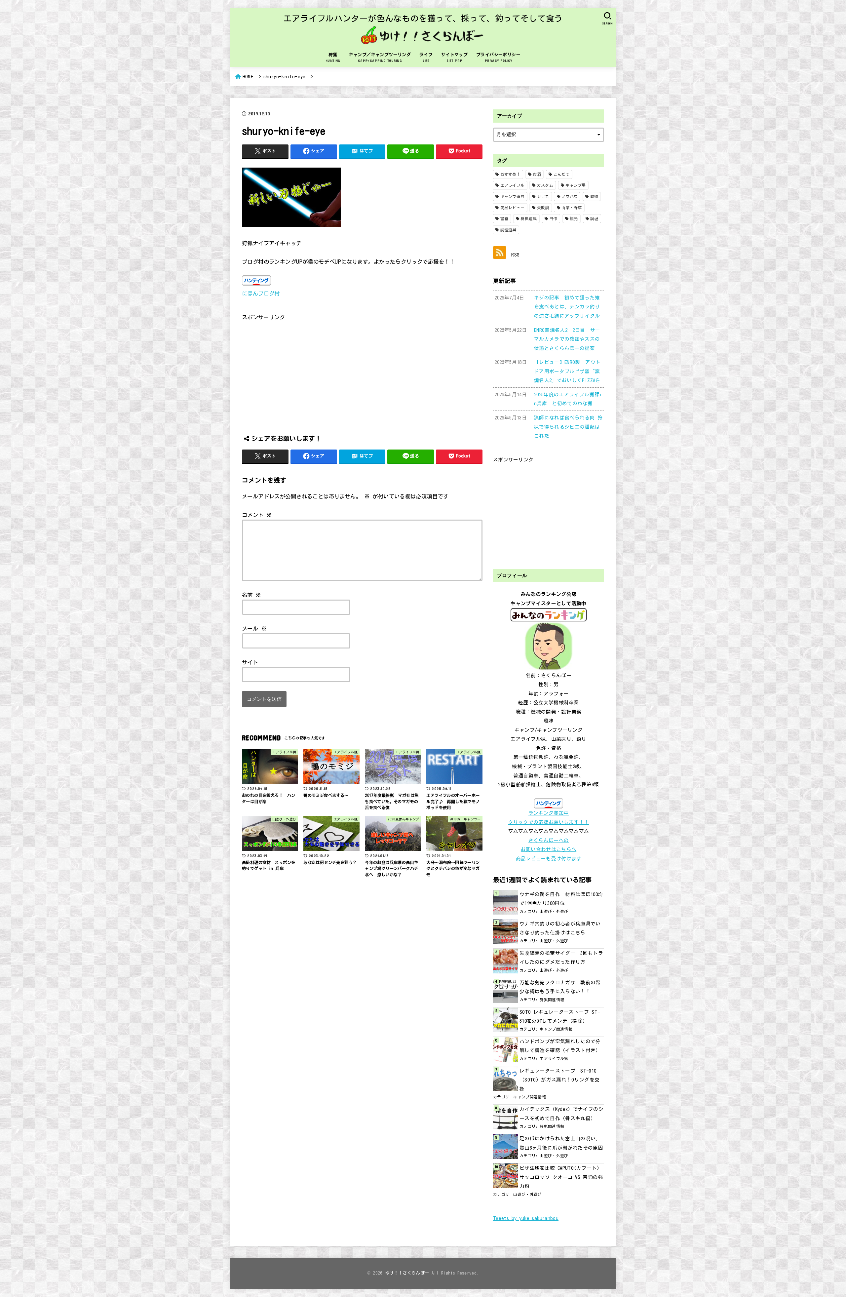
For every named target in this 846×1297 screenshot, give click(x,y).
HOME (248, 76)
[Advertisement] (362, 368)
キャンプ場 (575, 185)
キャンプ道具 (512, 196)
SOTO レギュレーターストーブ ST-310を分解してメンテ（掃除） (559, 1016)
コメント (257, 515)
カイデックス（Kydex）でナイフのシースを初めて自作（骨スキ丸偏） (561, 1114)
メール (254, 628)
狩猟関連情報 (552, 1000)
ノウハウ (569, 196)
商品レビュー (512, 208)
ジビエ (543, 196)
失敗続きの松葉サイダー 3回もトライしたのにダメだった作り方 (561, 958)
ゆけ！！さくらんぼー (407, 1273)
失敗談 (543, 208)
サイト (250, 662)
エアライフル (512, 185)
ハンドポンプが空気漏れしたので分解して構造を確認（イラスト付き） (560, 1046)
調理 (594, 218)
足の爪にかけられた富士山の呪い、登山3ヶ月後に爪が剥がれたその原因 (561, 1143)
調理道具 (508, 230)
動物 (594, 196)
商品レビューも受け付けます (549, 858)
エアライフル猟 (554, 1058)
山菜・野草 (571, 208)
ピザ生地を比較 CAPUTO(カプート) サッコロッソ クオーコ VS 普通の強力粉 (561, 1177)
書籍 (504, 218)
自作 (553, 218)
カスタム (545, 185)
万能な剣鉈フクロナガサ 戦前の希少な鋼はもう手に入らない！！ (560, 987)
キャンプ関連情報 (556, 1029)
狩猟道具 (528, 218)
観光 (574, 218)
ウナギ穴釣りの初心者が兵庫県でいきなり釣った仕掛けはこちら (560, 928)
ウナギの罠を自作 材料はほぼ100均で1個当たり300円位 (561, 899)
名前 (251, 595)
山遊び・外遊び (554, 911)
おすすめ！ (510, 174)
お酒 (537, 174)
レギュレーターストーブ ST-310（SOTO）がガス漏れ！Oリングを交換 (559, 1079)
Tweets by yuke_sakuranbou (525, 1218)
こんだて (561, 174)
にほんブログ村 (261, 293)
